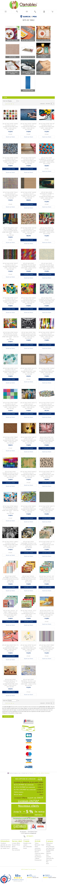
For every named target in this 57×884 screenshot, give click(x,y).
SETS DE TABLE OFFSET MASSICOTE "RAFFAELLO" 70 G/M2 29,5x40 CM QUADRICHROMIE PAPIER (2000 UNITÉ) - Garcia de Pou (10, 683)
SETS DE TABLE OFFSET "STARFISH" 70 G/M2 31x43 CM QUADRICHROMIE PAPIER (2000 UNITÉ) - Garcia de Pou (46, 371)
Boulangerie (38, 850)
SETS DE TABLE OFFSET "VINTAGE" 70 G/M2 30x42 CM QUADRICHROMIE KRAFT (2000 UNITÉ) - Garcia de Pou (28, 230)
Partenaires (15, 848)
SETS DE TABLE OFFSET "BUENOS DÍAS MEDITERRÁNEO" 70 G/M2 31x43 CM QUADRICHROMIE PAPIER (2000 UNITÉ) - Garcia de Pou (10, 510)
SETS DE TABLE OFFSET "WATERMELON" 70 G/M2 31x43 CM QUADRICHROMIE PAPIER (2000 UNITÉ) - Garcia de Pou (46, 160)
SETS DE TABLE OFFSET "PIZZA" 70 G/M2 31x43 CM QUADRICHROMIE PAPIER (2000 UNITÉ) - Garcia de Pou (10, 648)
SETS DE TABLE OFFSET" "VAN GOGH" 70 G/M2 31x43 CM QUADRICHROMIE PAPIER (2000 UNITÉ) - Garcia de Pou (46, 613)
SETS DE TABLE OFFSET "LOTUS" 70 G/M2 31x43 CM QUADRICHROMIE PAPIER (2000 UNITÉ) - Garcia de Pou (10, 371)
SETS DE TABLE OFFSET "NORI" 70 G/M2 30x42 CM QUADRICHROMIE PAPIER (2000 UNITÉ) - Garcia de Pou (46, 509)
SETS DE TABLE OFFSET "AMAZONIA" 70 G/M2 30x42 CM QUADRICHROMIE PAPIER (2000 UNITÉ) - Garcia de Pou (46, 266)
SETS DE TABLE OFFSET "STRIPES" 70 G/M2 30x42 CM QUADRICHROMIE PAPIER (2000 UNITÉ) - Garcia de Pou (46, 648)
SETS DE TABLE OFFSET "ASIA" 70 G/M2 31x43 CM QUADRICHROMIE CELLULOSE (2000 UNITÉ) (46, 544)
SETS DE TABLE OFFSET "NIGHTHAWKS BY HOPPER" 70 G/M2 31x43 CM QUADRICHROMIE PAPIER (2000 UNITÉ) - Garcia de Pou (46, 196)
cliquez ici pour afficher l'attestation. (42, 773)
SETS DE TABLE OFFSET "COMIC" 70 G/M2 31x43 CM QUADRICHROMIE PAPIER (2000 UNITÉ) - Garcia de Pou (46, 405)
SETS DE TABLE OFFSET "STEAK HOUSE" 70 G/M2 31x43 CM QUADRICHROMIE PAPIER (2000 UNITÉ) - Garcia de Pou (28, 335)
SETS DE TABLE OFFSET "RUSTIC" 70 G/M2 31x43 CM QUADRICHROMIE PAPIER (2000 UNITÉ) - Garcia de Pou (28, 160)
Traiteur (37, 843)
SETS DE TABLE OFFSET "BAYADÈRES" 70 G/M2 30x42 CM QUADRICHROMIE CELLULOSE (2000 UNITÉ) (10, 579)
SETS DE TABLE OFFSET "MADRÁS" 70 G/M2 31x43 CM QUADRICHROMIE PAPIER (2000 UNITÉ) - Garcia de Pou (10, 126)
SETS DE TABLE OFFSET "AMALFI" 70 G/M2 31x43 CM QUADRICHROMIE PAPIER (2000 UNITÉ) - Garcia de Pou (10, 300)
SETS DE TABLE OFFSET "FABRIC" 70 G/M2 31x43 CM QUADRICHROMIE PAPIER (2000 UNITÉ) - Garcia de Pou (10, 405)
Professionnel (49, 843)
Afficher (48, 103)
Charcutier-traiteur (39, 853)
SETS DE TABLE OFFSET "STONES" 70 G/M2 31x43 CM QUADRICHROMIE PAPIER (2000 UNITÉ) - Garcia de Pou (10, 160)
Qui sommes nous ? (5, 848)
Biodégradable (50, 850)
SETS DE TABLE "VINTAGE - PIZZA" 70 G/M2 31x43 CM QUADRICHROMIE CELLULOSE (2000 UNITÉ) (28, 613)
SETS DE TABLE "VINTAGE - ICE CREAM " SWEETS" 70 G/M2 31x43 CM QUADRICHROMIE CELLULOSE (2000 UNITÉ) (10, 613)
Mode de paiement (6, 846)
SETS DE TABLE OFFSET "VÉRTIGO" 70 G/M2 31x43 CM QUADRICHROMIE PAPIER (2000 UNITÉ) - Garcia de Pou (47, 335)
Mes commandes (27, 846)
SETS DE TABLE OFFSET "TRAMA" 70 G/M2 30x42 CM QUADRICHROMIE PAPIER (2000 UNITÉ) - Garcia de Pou (10, 195)
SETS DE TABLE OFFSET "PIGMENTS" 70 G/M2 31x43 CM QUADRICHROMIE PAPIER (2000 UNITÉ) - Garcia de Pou (10, 474)
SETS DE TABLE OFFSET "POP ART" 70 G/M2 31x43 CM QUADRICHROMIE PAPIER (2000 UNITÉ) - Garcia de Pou (46, 126)
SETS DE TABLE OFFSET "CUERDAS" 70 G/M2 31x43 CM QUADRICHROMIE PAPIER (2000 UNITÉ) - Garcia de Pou (10, 544)
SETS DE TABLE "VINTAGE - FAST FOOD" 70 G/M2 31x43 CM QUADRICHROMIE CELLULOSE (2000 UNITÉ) (46, 579)
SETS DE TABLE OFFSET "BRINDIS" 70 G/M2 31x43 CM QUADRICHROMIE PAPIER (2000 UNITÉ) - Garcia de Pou (28, 300)
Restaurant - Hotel (39, 845)
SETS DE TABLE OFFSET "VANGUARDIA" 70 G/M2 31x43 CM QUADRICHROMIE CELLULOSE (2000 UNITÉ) (28, 544)
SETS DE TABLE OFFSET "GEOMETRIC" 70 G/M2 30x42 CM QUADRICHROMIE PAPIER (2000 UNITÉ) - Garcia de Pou (28, 266)
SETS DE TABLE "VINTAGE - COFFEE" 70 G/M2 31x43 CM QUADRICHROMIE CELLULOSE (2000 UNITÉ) (28, 579)
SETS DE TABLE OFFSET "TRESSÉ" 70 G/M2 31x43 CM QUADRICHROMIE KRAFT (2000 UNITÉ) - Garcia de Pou (10, 440)
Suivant (13, 104)
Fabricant (48, 853)
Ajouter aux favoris (10, 136)
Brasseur (37, 851)
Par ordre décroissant (19, 101)
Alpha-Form (49, 860)
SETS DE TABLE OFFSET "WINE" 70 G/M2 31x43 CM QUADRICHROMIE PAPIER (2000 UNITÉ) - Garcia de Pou (28, 440)
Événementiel (38, 860)
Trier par (5, 101)
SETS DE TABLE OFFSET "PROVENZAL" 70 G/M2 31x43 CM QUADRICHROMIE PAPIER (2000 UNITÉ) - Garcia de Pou (28, 682)
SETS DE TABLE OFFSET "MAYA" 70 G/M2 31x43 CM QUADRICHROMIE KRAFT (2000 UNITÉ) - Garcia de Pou (28, 371)
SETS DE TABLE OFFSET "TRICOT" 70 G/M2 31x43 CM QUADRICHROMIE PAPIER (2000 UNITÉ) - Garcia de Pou (10, 266)
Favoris (25, 848)
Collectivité (38, 855)
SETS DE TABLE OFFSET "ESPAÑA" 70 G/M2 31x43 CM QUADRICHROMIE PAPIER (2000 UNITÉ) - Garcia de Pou (28, 509)
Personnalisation (50, 846)
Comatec (48, 856)
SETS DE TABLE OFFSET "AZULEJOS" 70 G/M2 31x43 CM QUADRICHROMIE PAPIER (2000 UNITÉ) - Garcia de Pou (47, 300)
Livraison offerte (16, 843)
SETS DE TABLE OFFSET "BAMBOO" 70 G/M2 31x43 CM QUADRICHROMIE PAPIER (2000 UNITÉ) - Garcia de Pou (28, 474)
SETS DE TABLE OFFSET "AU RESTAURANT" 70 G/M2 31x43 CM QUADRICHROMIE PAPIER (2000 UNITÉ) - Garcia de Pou (46, 230)
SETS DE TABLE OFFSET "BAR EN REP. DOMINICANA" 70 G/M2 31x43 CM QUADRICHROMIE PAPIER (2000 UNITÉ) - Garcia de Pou (10, 336)
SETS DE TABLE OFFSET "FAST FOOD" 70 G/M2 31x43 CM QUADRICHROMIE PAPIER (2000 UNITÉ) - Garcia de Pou (46, 440)
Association (38, 848)
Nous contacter (16, 850)
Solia (47, 855)
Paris (47, 861)
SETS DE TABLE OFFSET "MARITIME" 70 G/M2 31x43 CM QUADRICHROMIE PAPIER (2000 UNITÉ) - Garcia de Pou (28, 126)
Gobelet (48, 851)
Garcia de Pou (50, 858)
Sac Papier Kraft (50, 848)
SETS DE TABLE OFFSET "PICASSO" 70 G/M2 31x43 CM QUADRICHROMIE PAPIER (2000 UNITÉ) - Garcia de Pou (28, 648)
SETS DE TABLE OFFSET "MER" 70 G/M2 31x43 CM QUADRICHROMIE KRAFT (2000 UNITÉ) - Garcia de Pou (46, 474)
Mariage (48, 845)
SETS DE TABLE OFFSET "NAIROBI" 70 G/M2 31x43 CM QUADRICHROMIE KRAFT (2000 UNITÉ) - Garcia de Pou (28, 195)
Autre (47, 863)
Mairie (36, 846)
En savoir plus (8, 716)
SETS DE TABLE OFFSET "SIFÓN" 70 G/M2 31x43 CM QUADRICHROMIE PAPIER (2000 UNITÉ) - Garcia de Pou (28, 405)
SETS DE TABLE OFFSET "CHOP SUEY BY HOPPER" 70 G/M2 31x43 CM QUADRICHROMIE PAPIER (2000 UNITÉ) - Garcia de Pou (10, 231)
